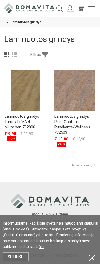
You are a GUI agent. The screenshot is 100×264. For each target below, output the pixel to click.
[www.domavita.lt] (29, 7)
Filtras (35, 54)
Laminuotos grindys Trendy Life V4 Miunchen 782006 (22, 121)
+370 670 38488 (54, 214)
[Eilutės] (14, 54)
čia (41, 246)
